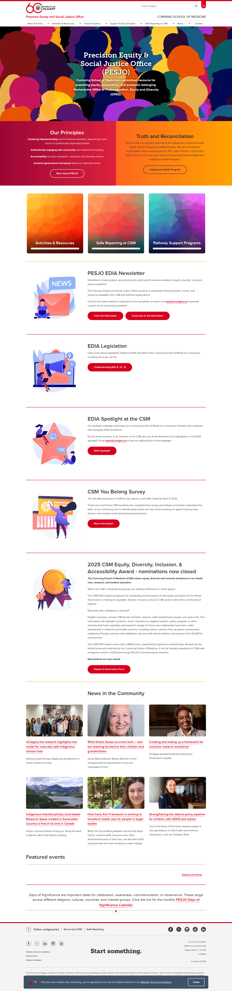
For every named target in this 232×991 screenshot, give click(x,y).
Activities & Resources (63, 23)
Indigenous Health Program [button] (165, 169)
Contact (198, 23)
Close (196, 982)
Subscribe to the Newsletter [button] (147, 316)
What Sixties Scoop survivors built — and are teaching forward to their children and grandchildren (116, 746)
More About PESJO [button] (67, 173)
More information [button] (103, 523)
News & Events (35, 23)
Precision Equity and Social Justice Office (55, 16)
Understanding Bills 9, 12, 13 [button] (110, 367)
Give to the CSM (73, 929)
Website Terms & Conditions (156, 982)
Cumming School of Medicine (181, 16)
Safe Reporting (95, 929)
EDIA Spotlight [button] (102, 450)
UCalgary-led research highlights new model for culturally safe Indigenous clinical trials (51, 746)
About (180, 23)
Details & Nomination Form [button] (109, 669)
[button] (55, 223)
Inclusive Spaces (92, 23)
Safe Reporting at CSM (156, 23)
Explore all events (192, 875)
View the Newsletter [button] (105, 316)
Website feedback (34, 960)
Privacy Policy (32, 956)
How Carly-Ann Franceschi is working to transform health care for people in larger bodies (116, 819)
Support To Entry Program (122, 23)
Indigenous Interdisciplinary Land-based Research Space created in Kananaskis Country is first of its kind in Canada (53, 819)
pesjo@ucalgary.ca (176, 301)
